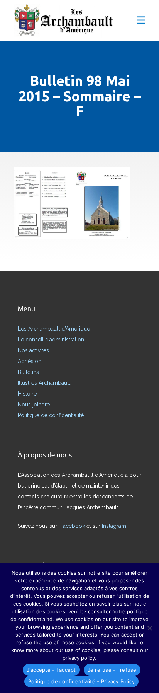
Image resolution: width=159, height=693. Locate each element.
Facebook (73, 526)
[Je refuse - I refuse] (149, 628)
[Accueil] (66, 21)
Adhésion (29, 361)
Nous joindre (34, 404)
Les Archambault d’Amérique (54, 329)
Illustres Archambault (44, 383)
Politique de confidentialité (51, 415)
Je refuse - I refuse (112, 670)
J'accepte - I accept (51, 670)
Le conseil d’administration (51, 339)
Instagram (115, 526)
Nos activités (33, 350)
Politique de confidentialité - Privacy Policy (81, 681)
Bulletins (28, 372)
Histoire (27, 394)
